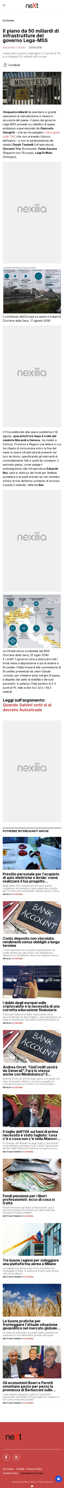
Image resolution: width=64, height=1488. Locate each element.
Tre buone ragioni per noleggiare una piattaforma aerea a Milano (31, 1262)
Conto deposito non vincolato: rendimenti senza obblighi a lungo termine (31, 942)
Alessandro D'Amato (14, 47)
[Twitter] (14, 1455)
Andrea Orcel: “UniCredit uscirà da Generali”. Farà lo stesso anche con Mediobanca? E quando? (30, 1070)
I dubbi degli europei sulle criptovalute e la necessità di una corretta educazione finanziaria (31, 1006)
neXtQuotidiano (12, 1152)
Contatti (20, 1468)
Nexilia (7, 894)
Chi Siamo (8, 1468)
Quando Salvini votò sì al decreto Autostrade (27, 707)
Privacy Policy (34, 1468)
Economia (8, 20)
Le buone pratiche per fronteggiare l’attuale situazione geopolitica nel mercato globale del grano (30, 1324)
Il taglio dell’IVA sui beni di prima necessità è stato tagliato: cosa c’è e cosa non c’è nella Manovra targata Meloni (31, 1135)
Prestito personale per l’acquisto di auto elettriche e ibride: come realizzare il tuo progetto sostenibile (31, 877)
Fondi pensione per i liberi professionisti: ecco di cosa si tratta (29, 1199)
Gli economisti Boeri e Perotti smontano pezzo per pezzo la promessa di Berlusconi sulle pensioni (28, 1386)
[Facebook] (4, 1455)
